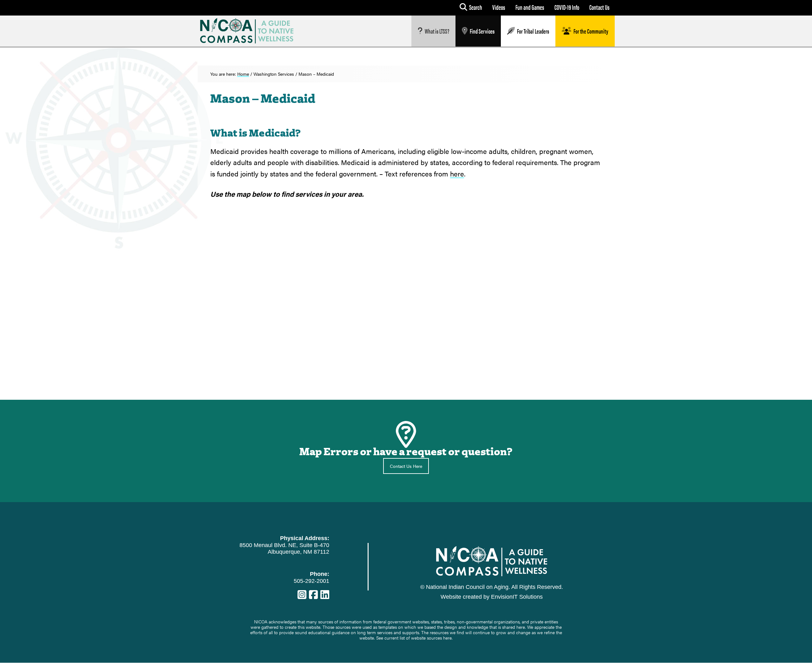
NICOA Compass (251, 30)
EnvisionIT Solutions (517, 597)
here (457, 173)
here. (448, 637)
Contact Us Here (406, 466)
